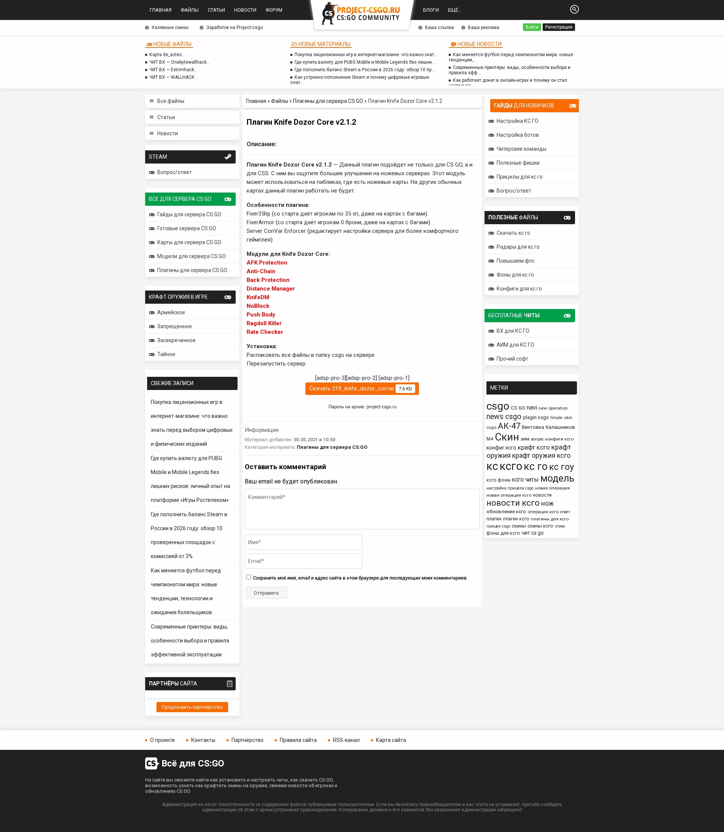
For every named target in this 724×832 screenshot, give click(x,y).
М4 (489, 439)
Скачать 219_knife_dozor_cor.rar (360, 388)
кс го (536, 466)
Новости (245, 10)
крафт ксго (534, 447)
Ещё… (455, 10)
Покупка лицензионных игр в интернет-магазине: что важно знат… (366, 54)
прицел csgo (498, 526)
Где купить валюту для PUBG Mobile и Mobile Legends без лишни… (365, 62)
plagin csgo (536, 417)
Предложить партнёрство (192, 707)
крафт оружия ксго (541, 455)
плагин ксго (516, 519)
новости (542, 495)
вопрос (537, 439)
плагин (494, 519)
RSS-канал (346, 740)
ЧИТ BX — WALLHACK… (173, 77)
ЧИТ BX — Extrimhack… (173, 69)
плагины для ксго (550, 519)
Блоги (431, 10)
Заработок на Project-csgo (234, 27)
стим (560, 526)
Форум (273, 10)
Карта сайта (391, 740)
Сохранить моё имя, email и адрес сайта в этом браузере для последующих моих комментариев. (360, 578)
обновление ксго (506, 511)
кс (492, 466)
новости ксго (513, 503)
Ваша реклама (483, 27)
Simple (557, 417)
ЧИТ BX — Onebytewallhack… (179, 62)
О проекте (162, 740)
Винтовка (533, 427)
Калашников (560, 427)
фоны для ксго (503, 533)
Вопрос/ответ (174, 172)
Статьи (216, 10)
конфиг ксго (501, 448)
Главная (161, 10)
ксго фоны (498, 480)
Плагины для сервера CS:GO (328, 101)
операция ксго (543, 511)
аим (525, 439)
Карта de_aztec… (167, 54)
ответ (565, 511)
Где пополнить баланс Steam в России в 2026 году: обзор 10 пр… (365, 69)
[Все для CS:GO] (362, 14)
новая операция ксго (508, 495)
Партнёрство (248, 740)
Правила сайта (298, 740)
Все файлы (170, 101)
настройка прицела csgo (510, 488)
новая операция (552, 488)
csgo (497, 406)
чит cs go (533, 533)
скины (519, 526)
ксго (511, 466)
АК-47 (509, 426)
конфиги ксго (559, 439)
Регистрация (558, 27)
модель (557, 478)
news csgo (504, 416)
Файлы (190, 10)
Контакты (203, 740)
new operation (553, 408)
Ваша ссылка (439, 27)
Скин (507, 437)
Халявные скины (170, 27)
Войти (532, 27)
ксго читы (525, 479)
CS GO (518, 408)
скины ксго (540, 526)
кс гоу (561, 467)
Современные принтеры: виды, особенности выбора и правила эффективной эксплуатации (190, 641)
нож (547, 503)
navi (532, 407)
